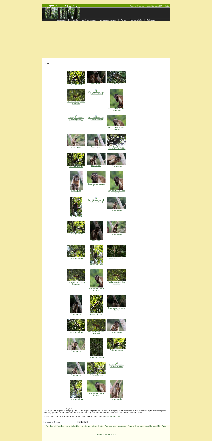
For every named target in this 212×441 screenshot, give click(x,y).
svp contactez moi (113, 416)
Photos (100, 426)
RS (159, 426)
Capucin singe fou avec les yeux (116, 128)
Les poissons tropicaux (89, 426)
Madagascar (122, 426)
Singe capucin (96, 84)
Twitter (164, 426)
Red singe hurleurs (76, 84)
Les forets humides (72, 426)
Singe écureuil (117, 83)
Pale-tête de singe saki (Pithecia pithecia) (96, 201)
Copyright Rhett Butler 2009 (106, 434)
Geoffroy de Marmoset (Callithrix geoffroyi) (76, 119)
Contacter (153, 426)
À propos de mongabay (136, 426)
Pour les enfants (110, 426)
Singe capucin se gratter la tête (116, 309)
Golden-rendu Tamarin (116, 258)
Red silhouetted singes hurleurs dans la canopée (117, 148)
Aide (147, 426)
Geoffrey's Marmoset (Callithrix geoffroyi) (116, 366)
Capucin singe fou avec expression (116, 109)
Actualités (60, 426)
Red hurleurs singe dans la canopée (76, 103)
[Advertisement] (106, 39)
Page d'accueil (51, 426)
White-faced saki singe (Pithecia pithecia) (96, 93)
